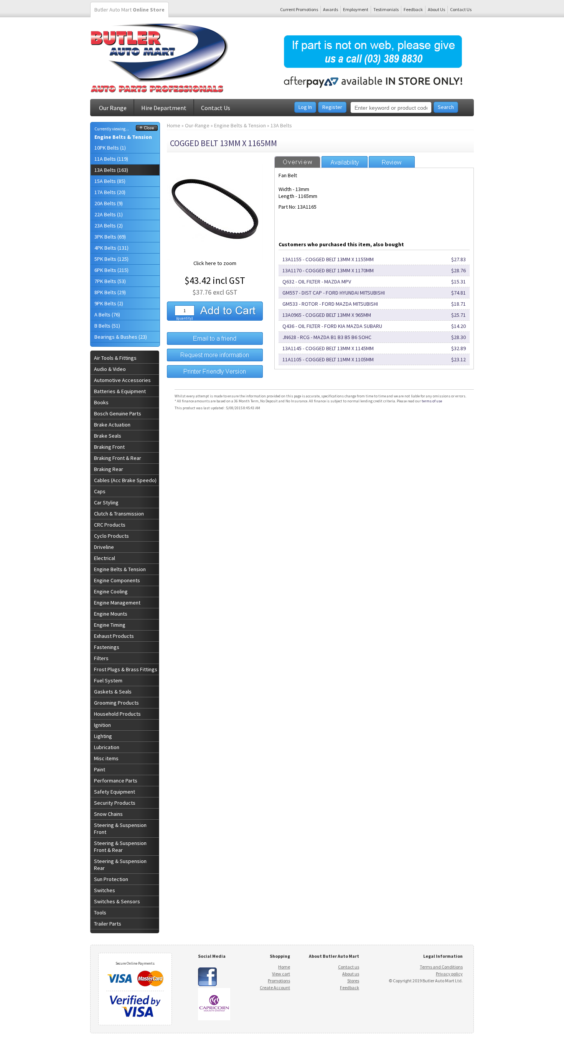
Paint (99, 769)
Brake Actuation (112, 424)
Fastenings (106, 647)
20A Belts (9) (108, 203)
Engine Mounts (110, 613)
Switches (104, 890)
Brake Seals (107, 435)
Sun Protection (111, 879)
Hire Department (163, 108)
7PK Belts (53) (110, 281)
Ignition (102, 724)
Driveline (104, 547)
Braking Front (109, 446)
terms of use (432, 401)
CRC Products (109, 524)
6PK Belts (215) (111, 270)
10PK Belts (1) (110, 147)
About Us (436, 9)
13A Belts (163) (111, 169)
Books (101, 402)
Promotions (279, 980)
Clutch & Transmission (119, 513)
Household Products (117, 713)
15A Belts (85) (109, 181)
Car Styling (106, 502)
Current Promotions (299, 9)
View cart (281, 974)
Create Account (275, 987)
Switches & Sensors (117, 901)
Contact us (348, 967)
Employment (355, 9)
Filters (101, 658)
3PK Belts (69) (110, 236)
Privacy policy (449, 974)
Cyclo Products (111, 535)
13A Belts (281, 125)
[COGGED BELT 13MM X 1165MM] (215, 257)
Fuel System (108, 680)
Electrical (104, 558)
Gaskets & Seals (113, 691)
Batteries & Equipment (120, 391)
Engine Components (117, 580)
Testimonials (386, 9)
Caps (100, 491)
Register (332, 107)
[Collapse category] (147, 128)
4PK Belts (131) (111, 247)
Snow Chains (108, 813)
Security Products (114, 802)
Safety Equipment (114, 791)
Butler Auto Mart (129, 9)
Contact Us (461, 9)
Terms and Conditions (441, 967)
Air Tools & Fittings (115, 357)
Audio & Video (110, 369)
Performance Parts (115, 780)
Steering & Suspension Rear (120, 864)
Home (173, 125)
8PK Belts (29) (110, 292)
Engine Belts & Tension (123, 136)
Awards (330, 9)
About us (350, 974)
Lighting (103, 736)
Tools (100, 912)
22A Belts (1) (108, 214)
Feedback (413, 9)
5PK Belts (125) (111, 258)
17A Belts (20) (109, 192)
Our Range (113, 108)
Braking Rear (108, 469)
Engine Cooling (111, 591)
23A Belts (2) (108, 225)
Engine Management (117, 602)
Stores (353, 980)
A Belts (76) (107, 314)
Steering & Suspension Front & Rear (120, 846)
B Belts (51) (107, 325)
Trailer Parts (107, 923)
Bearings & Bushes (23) (120, 336)
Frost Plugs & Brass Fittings (125, 669)
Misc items (106, 758)
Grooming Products (116, 702)
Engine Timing (109, 624)
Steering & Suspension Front (120, 828)
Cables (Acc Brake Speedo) (125, 480)
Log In (305, 107)
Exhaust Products (114, 636)
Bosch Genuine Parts (117, 413)
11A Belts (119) (111, 158)
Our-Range (197, 125)
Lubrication (106, 747)
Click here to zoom (214, 263)
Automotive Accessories (122, 380)
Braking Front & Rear (117, 458)
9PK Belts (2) (108, 303)
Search (446, 107)
